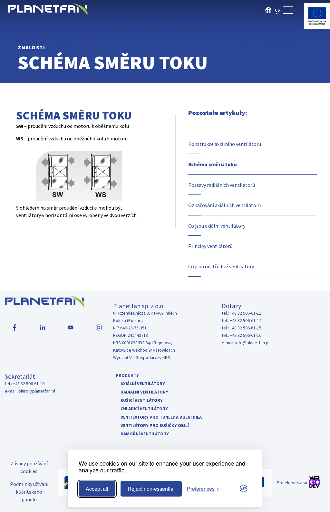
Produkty (127, 375)
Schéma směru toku (212, 164)
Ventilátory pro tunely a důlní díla (161, 417)
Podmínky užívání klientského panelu (29, 492)
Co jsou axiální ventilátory (216, 226)
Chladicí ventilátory (144, 408)
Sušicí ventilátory (142, 400)
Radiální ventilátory (144, 391)
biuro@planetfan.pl (36, 391)
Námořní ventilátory (145, 433)
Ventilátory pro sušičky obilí (155, 425)
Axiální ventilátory (143, 383)
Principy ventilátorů (210, 246)
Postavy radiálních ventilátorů (221, 185)
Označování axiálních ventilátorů (224, 205)
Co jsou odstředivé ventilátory (221, 266)
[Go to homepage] (48, 12)
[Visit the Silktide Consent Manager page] (243, 489)
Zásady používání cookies (29, 467)
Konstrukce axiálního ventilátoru (224, 144)
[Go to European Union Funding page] (317, 27)
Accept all (97, 488)
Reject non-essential (151, 488)
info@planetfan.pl (252, 343)
